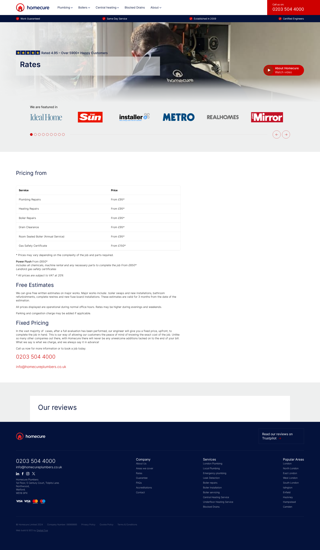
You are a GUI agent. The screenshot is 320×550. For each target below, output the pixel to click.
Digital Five (42, 530)
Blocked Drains (135, 7)
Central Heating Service (216, 497)
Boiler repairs (210, 482)
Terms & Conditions (127, 524)
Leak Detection (211, 477)
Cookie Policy (106, 524)
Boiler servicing (211, 492)
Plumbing (64, 7)
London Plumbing (212, 463)
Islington (287, 487)
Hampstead (289, 501)
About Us (141, 463)
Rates (139, 473)
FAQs (139, 482)
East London (290, 473)
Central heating (106, 7)
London (287, 463)
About (154, 7)
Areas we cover (144, 468)
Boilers (82, 7)
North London (290, 468)
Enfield (286, 492)
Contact (140, 492)
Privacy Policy (88, 524)
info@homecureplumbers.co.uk (41, 367)
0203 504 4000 (36, 356)
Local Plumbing (211, 468)
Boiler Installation (212, 487)
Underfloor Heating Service (218, 501)
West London (290, 477)
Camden (287, 506)
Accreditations (144, 487)
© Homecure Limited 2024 (29, 524)
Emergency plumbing (214, 473)
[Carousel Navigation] (281, 134)
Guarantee (142, 477)
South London (291, 482)
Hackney (288, 497)
